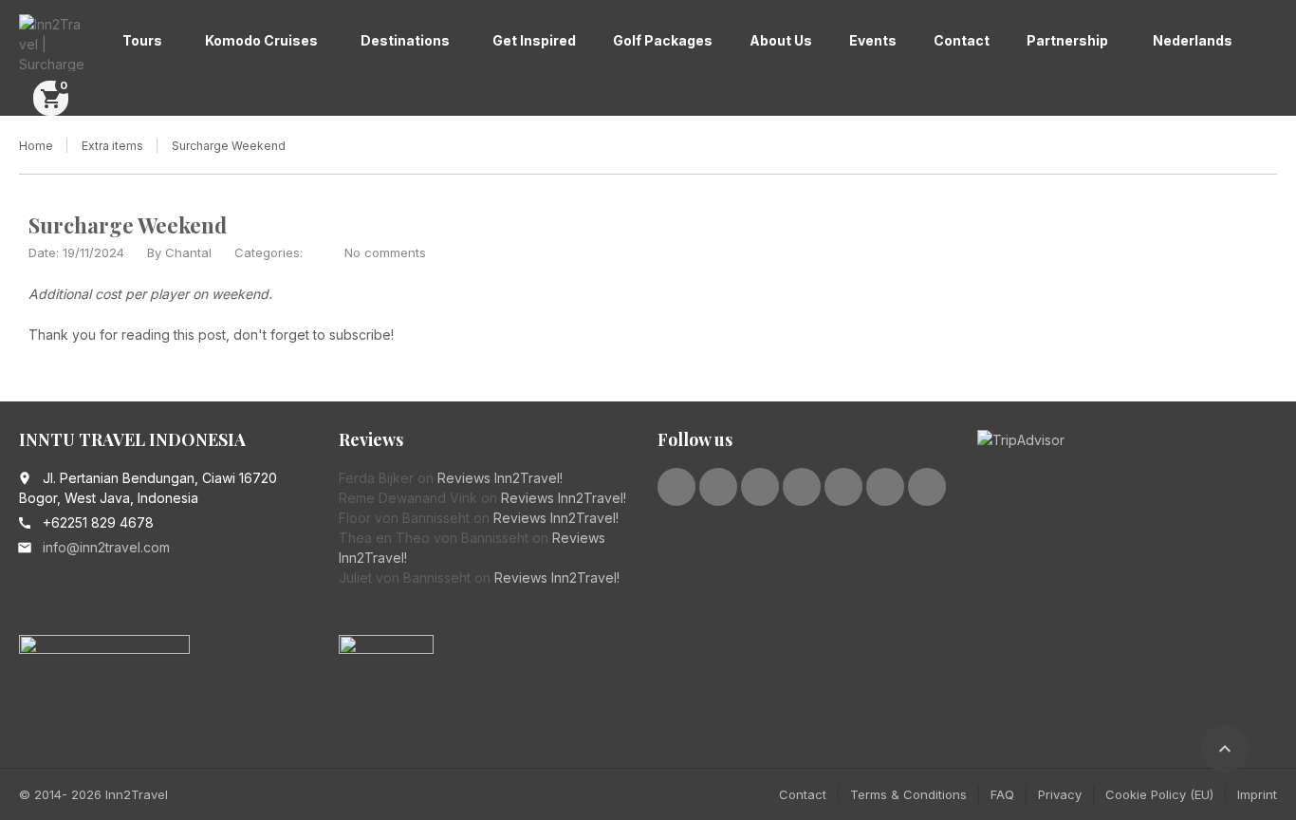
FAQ (1002, 794)
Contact (962, 40)
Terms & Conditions (908, 794)
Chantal (188, 252)
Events (873, 40)
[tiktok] (927, 487)
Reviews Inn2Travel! (500, 478)
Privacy (1060, 794)
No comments (385, 252)
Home (36, 146)
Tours (142, 40)
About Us (781, 40)
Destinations (405, 40)
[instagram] (843, 487)
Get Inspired (534, 40)
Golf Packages (663, 40)
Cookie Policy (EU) (1159, 794)
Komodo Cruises (261, 40)
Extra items (112, 146)
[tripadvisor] (885, 487)
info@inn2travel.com (106, 547)
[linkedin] (760, 487)
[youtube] (802, 487)
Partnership (1067, 40)
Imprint (1257, 794)
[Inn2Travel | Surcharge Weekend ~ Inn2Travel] (51, 42)
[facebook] (676, 487)
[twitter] (718, 487)
